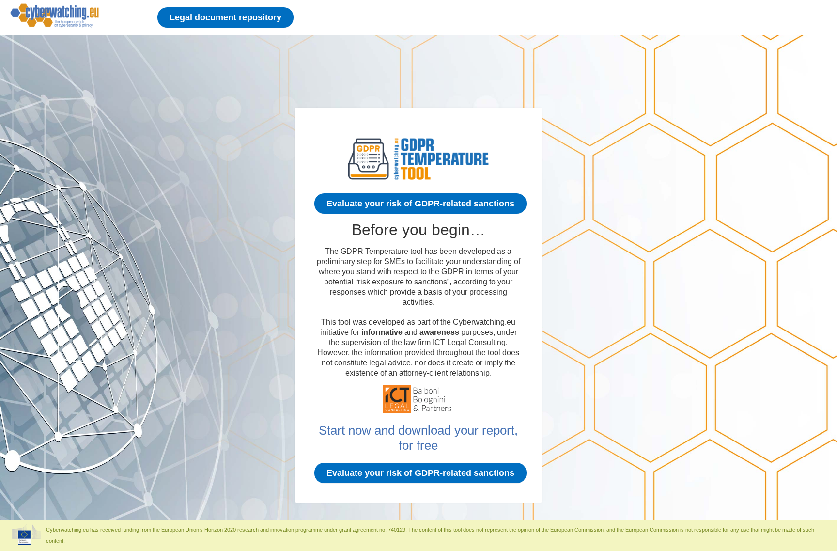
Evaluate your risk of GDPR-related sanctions (420, 203)
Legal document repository (225, 17)
